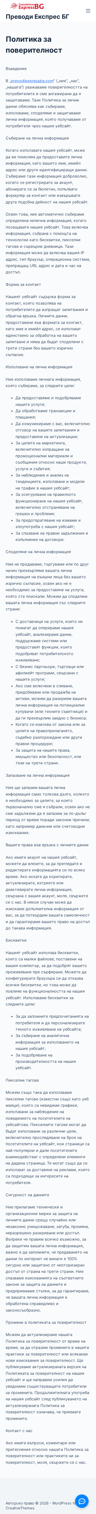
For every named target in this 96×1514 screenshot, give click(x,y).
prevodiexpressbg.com (32, 80)
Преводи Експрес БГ (37, 16)
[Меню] (88, 11)
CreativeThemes (20, 1508)
